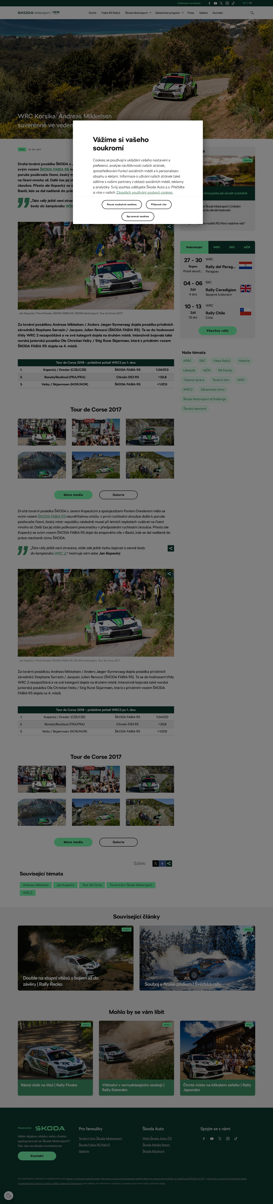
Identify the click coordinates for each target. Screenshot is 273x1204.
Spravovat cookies (138, 216)
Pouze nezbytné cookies (122, 204)
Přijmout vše (158, 204)
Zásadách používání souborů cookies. (144, 192)
